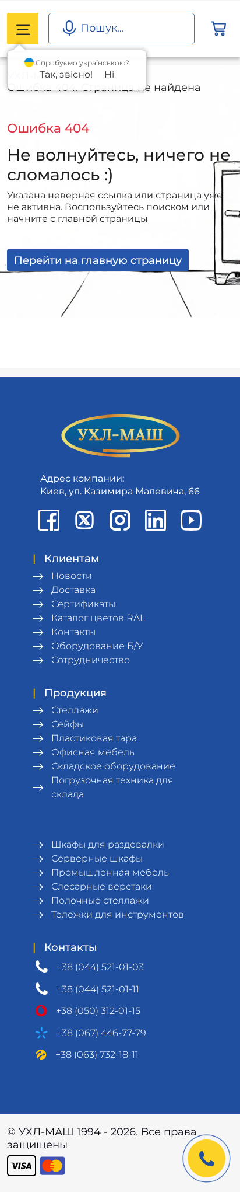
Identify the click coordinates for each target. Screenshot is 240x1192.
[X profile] (84, 520)
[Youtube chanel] (191, 520)
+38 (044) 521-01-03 (100, 967)
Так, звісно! (66, 74)
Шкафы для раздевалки (107, 844)
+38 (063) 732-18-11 (97, 1054)
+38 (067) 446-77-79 (101, 1032)
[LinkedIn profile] (155, 520)
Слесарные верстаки (101, 886)
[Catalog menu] (22, 28)
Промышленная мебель (110, 872)
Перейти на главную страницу (98, 260)
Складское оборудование (113, 766)
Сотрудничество (90, 659)
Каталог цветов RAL (98, 617)
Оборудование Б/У (97, 645)
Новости (71, 575)
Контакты (73, 631)
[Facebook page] (48, 520)
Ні (109, 74)
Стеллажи (74, 710)
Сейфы (67, 724)
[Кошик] (218, 29)
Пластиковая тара (94, 738)
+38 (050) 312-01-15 (98, 1010)
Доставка (73, 589)
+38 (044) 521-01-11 (98, 989)
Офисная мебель (93, 752)
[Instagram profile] (120, 520)
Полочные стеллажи (100, 900)
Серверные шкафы (97, 858)
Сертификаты (83, 603)
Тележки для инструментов (117, 914)
